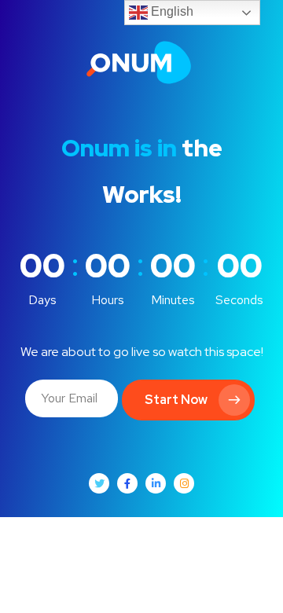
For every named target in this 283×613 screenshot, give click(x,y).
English (170, 11)
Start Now (176, 399)
